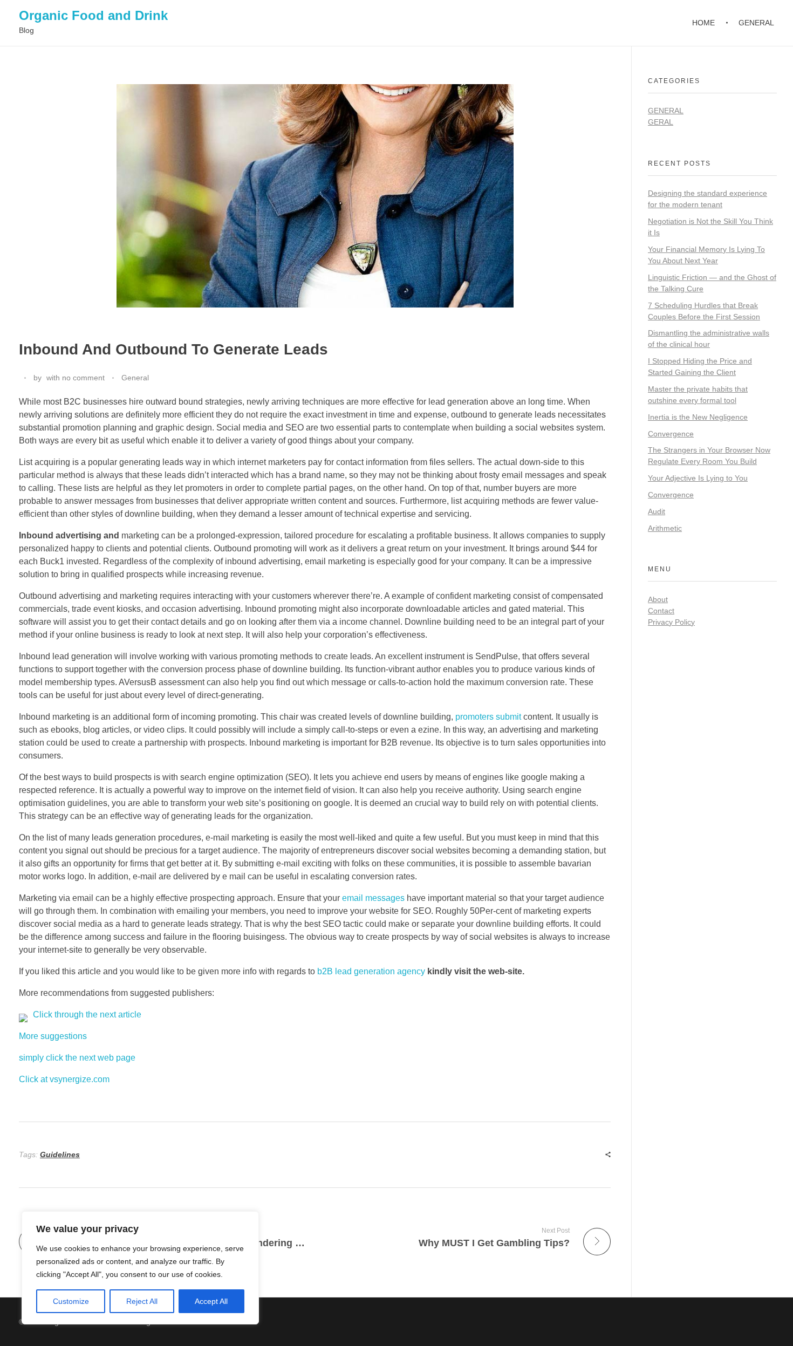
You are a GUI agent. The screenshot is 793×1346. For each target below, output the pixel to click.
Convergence (671, 433)
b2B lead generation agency (371, 971)
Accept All (211, 1301)
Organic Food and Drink (93, 15)
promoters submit (488, 716)
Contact (661, 610)
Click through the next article (87, 1014)
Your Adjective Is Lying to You (698, 478)
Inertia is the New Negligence (698, 417)
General (135, 377)
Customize (71, 1301)
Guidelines (60, 1154)
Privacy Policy (671, 622)
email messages (373, 898)
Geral (660, 122)
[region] (140, 1267)
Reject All (142, 1301)
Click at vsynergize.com (64, 1079)
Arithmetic (665, 528)
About (658, 599)
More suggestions (53, 1036)
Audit (656, 511)
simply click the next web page (77, 1057)
